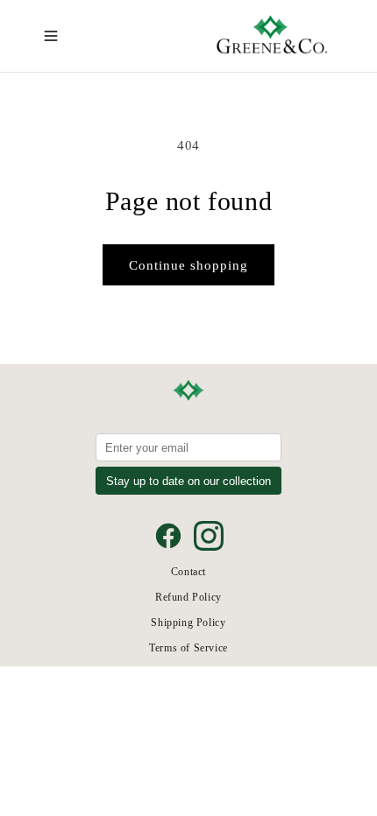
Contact (188, 572)
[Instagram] (209, 536)
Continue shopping (188, 265)
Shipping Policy (188, 622)
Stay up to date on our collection (188, 481)
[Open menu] (51, 36)
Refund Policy (188, 597)
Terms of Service (188, 648)
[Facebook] (168, 536)
